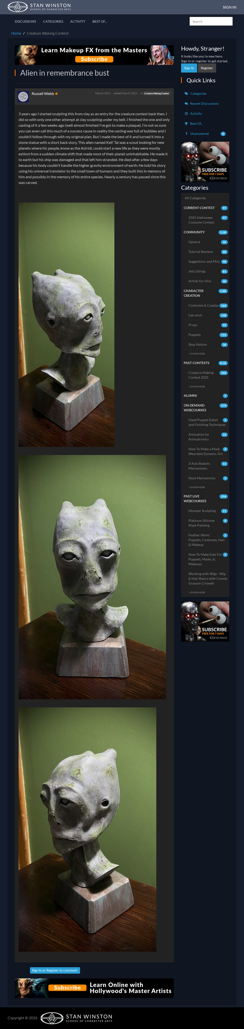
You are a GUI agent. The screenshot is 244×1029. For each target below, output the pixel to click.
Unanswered (206, 133)
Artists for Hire (207, 281)
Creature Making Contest (156, 93)
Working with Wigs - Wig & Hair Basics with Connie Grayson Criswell (207, 578)
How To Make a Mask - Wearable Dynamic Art (207, 451)
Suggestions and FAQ (207, 261)
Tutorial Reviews (207, 252)
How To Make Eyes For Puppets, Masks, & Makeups (207, 559)
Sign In (229, 7)
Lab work (207, 315)
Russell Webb (43, 93)
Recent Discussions (204, 103)
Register (52, 970)
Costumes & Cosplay (207, 305)
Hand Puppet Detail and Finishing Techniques (207, 422)
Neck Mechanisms (207, 478)
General (207, 242)
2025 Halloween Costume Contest (207, 219)
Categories (53, 21)
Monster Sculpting (207, 511)
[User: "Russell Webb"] (24, 96)
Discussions (25, 21)
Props (207, 325)
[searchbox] (211, 21)
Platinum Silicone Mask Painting (207, 522)
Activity (77, 21)
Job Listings (207, 271)
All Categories (195, 198)
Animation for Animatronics (207, 436)
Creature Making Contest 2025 (207, 375)
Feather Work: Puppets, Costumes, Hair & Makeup (207, 540)
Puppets (207, 335)
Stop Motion (207, 344)
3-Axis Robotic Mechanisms (207, 465)
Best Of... (99, 21)
